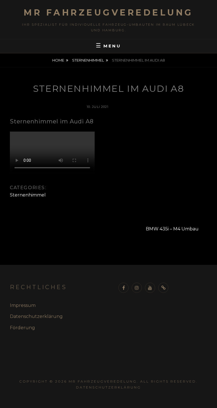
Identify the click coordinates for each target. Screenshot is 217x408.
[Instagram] (137, 288)
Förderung (22, 327)
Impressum (23, 305)
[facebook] (123, 288)
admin (124, 107)
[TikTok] (163, 288)
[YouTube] (150, 288)
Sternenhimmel (88, 60)
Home (58, 60)
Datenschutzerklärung (36, 316)
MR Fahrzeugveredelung (108, 12)
